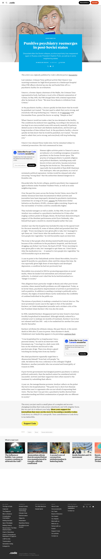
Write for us (54, 524)
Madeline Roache (43, 62)
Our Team (54, 511)
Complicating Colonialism (7, 517)
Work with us (55, 521)
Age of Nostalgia (7, 523)
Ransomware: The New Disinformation (9, 529)
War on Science (7, 514)
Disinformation (51, 38)
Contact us (54, 536)
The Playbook (7, 511)
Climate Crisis (23, 513)
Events (53, 528)
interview (66, 113)
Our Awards (54, 519)
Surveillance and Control (24, 526)
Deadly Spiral (39, 509)
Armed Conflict (23, 506)
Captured (5, 509)
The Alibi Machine (40, 506)
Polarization (22, 520)
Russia (36, 432)
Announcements (56, 509)
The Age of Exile (7, 506)
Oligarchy (22, 518)
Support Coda (30, 423)
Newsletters (84, 2)
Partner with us (55, 526)
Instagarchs (6, 546)
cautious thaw (69, 334)
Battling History (7, 525)
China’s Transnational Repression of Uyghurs (9, 535)
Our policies (55, 533)
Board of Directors (56, 514)
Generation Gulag (8, 544)
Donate (94, 2)
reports (52, 201)
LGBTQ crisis (6, 539)
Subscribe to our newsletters (73, 507)
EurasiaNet (73, 75)
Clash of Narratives (8, 532)
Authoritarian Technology (23, 510)
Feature (29, 432)
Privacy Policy (32, 553)
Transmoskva (7, 541)
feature (62, 62)
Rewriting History (24, 523)
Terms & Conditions (23, 553)
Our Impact (54, 516)
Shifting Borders (7, 520)
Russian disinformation (47, 432)
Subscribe (32, 165)
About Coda (55, 506)
